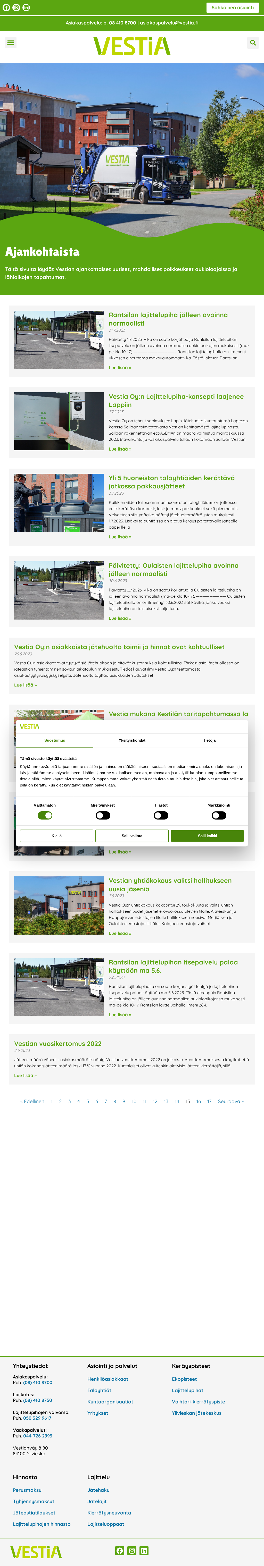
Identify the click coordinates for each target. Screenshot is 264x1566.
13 (166, 1101)
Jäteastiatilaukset (34, 1513)
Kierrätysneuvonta (109, 1513)
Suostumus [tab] (54, 740)
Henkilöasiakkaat (107, 1379)
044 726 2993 (37, 1436)
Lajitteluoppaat (105, 1524)
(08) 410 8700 (37, 1382)
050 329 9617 (37, 1418)
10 (134, 1101)
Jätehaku (98, 1490)
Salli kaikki (207, 836)
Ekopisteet (184, 1379)
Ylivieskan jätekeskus (196, 1413)
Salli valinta (132, 836)
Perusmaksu (27, 1490)
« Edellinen (32, 1101)
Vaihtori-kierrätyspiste (198, 1402)
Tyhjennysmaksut (33, 1501)
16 (198, 1101)
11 (144, 1101)
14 (177, 1101)
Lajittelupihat (187, 1390)
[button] (10, 42)
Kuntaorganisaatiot (110, 1402)
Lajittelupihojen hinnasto (42, 1524)
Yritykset (97, 1413)
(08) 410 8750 (37, 1400)
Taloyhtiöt (99, 1390)
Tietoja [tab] (209, 740)
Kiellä (57, 836)
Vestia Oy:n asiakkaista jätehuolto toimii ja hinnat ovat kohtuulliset (119, 647)
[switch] (103, 815)
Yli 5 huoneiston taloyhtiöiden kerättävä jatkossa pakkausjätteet (172, 482)
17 (209, 1101)
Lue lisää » (120, 367)
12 (155, 1101)
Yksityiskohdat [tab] (132, 740)
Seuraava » (231, 1101)
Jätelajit (97, 1501)
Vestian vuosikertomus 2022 (58, 1043)
